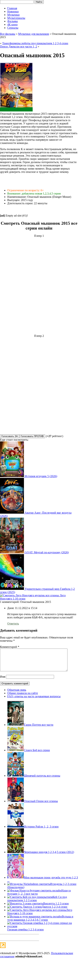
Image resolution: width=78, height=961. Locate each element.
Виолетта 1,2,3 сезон (56, 903)
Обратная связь (16, 689)
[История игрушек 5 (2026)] (12, 476)
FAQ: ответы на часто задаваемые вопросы (34, 696)
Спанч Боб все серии (37, 750)
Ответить (13, 623)
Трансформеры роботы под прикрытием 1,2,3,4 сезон (35, 43)
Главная (12, 8)
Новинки (13, 11)
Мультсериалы (16, 18)
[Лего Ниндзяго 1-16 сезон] (30, 595)
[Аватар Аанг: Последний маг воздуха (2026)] (12, 512)
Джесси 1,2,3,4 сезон (54, 906)
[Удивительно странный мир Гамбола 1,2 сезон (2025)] (12, 588)
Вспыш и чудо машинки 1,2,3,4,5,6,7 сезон (40, 918)
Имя (2, 676)
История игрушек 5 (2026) (41, 476)
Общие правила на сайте (22, 693)
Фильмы (12, 21)
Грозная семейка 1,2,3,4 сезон (25, 929)
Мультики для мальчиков (33, 33)
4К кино (12, 24)
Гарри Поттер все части (38, 724)
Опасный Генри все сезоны (41, 801)
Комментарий (9, 646)
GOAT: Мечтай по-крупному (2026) (47, 552)
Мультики (13, 14)
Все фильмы (7, 33)
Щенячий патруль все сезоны (42, 775)
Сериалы (12, 27)
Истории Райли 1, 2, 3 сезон (41, 826)
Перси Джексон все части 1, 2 (18, 46)
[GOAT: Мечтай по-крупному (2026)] (12, 552)
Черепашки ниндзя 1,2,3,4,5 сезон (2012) (49, 852)
